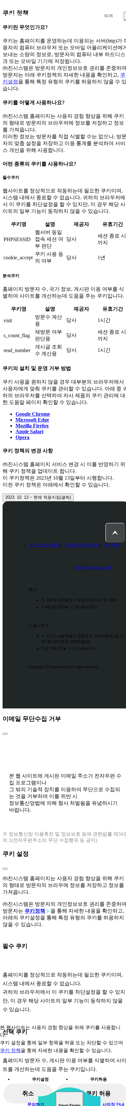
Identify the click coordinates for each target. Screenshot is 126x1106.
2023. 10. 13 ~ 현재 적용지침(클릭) (38, 497)
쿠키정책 (112, 545)
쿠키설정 (40, 1079)
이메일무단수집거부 (81, 545)
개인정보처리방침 (43, 545)
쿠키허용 (98, 1079)
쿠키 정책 (10, 1050)
